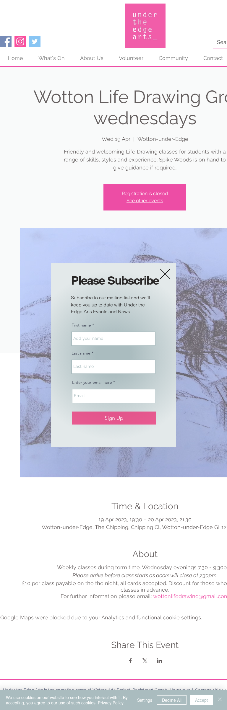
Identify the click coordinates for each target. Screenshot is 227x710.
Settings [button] (144, 700)
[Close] (219, 700)
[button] (165, 274)
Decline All (171, 700)
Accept (201, 700)
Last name (81, 353)
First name (81, 325)
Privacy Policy (111, 703)
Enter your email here (92, 382)
